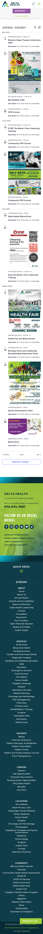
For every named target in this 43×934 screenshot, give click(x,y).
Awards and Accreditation (21, 601)
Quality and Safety (21, 627)
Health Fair (21, 889)
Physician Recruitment (21, 777)
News (21, 905)
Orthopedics (21, 827)
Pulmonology (21, 839)
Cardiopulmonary (21, 651)
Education (21, 667)
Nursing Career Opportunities (21, 780)
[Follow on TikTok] (32, 527)
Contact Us (29, 921)
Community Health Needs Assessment (21, 873)
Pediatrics (21, 836)
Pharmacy (22, 703)
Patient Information (21, 746)
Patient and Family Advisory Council (21, 753)
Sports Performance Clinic (20, 410)
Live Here (21, 790)
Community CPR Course (19, 143)
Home (21, 591)
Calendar (21, 869)
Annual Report (21, 598)
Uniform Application (13, 541)
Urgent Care (21, 845)
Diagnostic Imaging (21, 657)
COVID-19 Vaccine (21, 879)
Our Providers (21, 620)
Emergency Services (21, 670)
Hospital (21, 820)
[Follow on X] (16, 527)
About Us (21, 594)
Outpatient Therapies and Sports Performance (21, 831)
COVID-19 (21, 876)
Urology (21, 848)
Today (21, 454)
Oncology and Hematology (21, 696)
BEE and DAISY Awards (21, 866)
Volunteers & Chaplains (21, 911)
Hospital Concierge (21, 683)
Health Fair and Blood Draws (21, 338)
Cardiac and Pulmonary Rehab (21, 654)
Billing (22, 737)
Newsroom (21, 617)
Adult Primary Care (21, 807)
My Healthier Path (16, 100)
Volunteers (21, 719)
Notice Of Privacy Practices (16, 535)
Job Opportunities (21, 774)
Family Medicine (21, 814)
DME (21, 664)
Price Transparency (21, 756)
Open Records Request (21, 624)
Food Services (21, 674)
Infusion (21, 687)
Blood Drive (13, 442)
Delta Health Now (21, 886)
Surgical (21, 712)
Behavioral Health (21, 648)
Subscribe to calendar (20, 462)
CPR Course (14, 112)
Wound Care (21, 722)
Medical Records (21, 693)
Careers (21, 770)
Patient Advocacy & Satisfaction (21, 743)
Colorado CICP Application (16, 545)
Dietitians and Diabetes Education (21, 661)
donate (20, 11)
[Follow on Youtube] (27, 527)
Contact (21, 611)
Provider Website (21, 16)
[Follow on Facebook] (6, 527)
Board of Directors (22, 604)
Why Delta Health (21, 783)
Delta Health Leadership (21, 607)
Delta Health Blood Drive (19, 216)
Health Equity (21, 630)
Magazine (21, 899)
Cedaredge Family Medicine (21, 811)
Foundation (21, 614)
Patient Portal (21, 749)
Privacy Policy (30, 924)
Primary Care (21, 706)
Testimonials (21, 908)
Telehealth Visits (22, 716)
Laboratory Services (21, 690)
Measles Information (21, 902)
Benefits (21, 787)
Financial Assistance (21, 740)
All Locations (21, 804)
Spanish (31, 538)
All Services (21, 644)
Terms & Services (12, 928)
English (22, 538)
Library (21, 895)
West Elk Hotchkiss (21, 852)
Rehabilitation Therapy (21, 709)
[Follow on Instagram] (11, 527)
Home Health (21, 680)
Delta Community (21, 882)
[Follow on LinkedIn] (22, 527)
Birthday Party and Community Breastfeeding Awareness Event (23, 352)
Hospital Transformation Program (21, 892)
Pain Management (22, 700)
